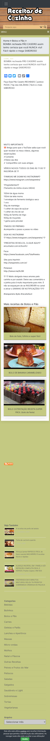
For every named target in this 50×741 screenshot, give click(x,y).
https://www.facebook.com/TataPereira (22, 254)
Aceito (25, 739)
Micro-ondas (11, 644)
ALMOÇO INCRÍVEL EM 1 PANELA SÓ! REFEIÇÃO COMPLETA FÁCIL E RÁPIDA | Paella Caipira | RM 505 (31, 568)
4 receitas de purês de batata (27, 528)
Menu (4, 32)
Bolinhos (8, 610)
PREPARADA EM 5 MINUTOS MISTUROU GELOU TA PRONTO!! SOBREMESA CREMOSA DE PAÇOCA (30, 582)
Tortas (7, 701)
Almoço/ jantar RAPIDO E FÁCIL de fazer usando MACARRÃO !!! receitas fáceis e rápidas (30, 554)
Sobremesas (10, 696)
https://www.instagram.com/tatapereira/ (22, 179)
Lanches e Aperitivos (15, 633)
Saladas (8, 679)
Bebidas (8, 604)
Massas (8, 639)
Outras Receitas (12, 661)
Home (6, 40)
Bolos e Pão (18, 40)
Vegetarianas (11, 707)
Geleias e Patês (12, 627)
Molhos (8, 650)
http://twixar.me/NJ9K (14, 271)
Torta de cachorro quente (26, 540)
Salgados (9, 684)
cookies (23, 731)
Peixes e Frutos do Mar (16, 667)
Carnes (8, 621)
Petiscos (8, 673)
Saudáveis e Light (13, 690)
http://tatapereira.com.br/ (15, 262)
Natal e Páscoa (12, 656)
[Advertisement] (25, 117)
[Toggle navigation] (6, 4)
